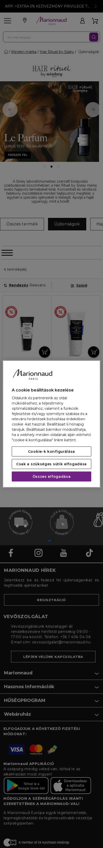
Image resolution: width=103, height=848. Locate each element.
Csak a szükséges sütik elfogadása (51, 464)
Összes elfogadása (51, 476)
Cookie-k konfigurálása (51, 451)
